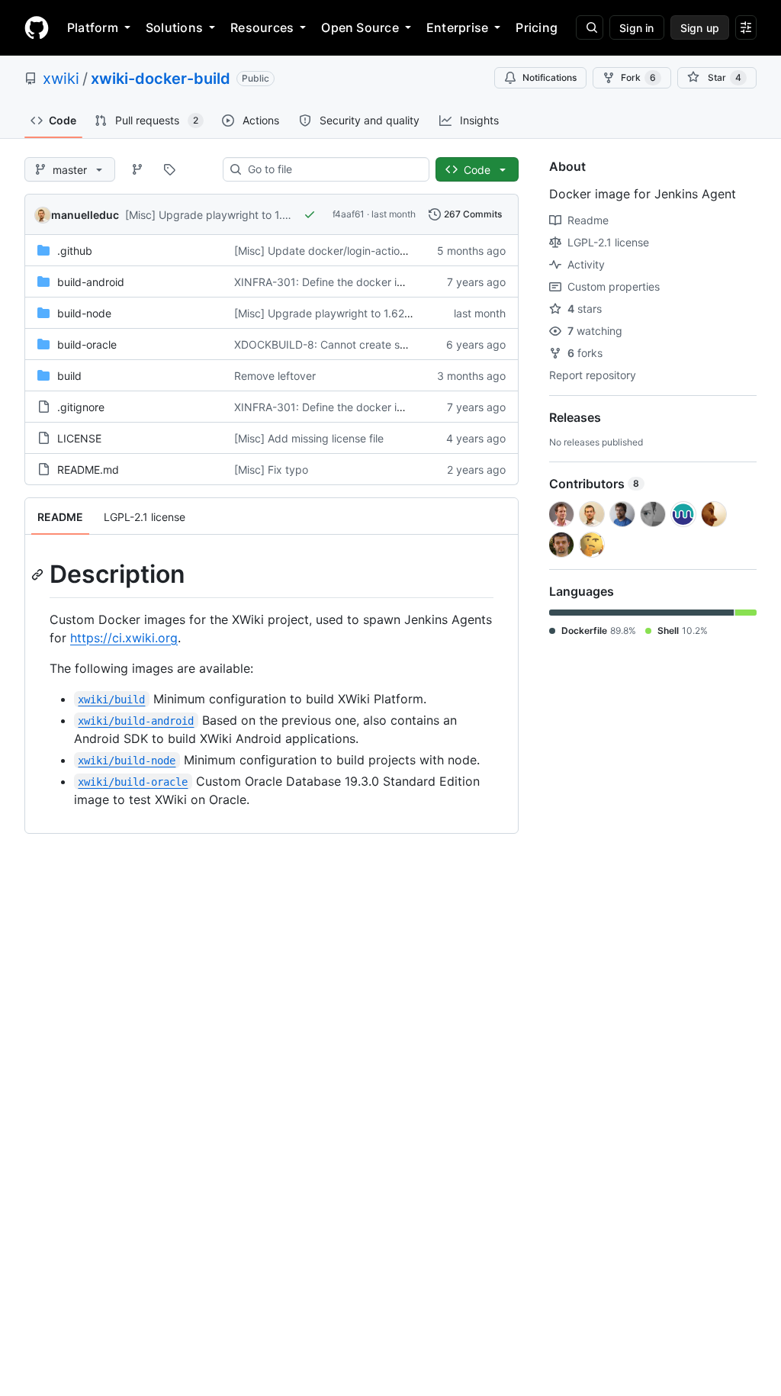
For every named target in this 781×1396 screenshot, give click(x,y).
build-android (90, 281)
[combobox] (332, 169)
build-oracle (87, 344)
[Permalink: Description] (39, 574)
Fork (638, 77)
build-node (84, 313)
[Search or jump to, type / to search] (589, 27)
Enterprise (457, 27)
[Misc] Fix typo (271, 469)
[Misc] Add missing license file (309, 438)
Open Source (360, 27)
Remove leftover (275, 375)
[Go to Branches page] (137, 169)
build (69, 375)
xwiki (61, 78)
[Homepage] (36, 27)
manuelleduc (85, 214)
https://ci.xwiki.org (124, 637)
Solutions (174, 27)
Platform (92, 27)
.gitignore (80, 406)
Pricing (537, 27)
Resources (262, 27)
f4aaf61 (349, 214)
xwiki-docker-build (160, 78)
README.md (88, 469)
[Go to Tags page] (169, 169)
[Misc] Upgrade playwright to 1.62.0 (215, 214)
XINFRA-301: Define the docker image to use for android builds (391, 281)
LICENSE (79, 438)
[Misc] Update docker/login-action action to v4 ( (354, 250)
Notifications (549, 77)
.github (74, 250)
